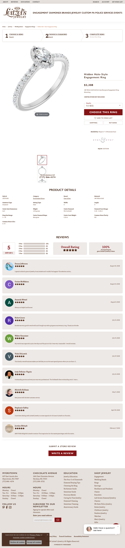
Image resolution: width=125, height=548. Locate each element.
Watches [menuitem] (97, 516)
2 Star (20, 251)
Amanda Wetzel (21, 299)
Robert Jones (20, 318)
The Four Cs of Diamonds (73, 479)
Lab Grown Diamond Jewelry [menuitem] (105, 498)
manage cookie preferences (24, 537)
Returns (113, 123)
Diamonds (55, 12)
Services (108, 12)
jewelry (10, 26)
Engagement (40, 12)
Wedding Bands (19, 26)
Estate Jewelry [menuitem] (99, 507)
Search (11, 37)
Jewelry (76, 12)
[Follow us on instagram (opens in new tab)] (10, 507)
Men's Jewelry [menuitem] (99, 519)
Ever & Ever (67, 198)
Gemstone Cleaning (71, 504)
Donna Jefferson (21, 263)
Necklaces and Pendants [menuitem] (103, 489)
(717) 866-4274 (48, 177)
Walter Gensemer (21, 336)
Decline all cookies (17, 542)
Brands (66, 12)
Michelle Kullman (22, 390)
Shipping (94, 123)
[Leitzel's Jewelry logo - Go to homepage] (15, 12)
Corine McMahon (22, 281)
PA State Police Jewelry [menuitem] (103, 504)
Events (118, 12)
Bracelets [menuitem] (97, 495)
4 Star (20, 246)
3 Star (20, 248)
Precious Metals (70, 495)
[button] (25, 2)
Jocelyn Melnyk (21, 426)
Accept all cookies (34, 542)
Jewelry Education (71, 476)
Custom (86, 12)
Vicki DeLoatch (21, 353)
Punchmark (67, 544)
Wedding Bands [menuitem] (100, 479)
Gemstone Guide (70, 492)
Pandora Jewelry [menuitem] (100, 513)
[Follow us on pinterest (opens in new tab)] (3, 507)
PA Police (97, 12)
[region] (42, 80)
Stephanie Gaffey (21, 408)
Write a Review (62, 453)
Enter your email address (42, 515)
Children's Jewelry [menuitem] (101, 510)
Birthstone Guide (70, 489)
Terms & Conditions (65, 536)
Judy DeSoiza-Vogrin (23, 372)
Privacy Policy (52, 536)
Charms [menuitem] (97, 501)
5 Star (20, 244)
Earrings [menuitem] (97, 486)
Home (4, 26)
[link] (5, 2)
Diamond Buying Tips (72, 483)
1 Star (20, 253)
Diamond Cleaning (71, 501)
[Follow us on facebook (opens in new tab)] (7, 507)
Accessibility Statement (81, 536)
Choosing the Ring (70, 486)
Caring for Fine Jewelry (72, 498)
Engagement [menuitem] (99, 476)
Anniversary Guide (71, 507)
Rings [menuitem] (96, 483)
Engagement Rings (30, 26)
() (47, 244)
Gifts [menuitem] (96, 522)
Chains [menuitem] (97, 492)
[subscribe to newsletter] (58, 520)
